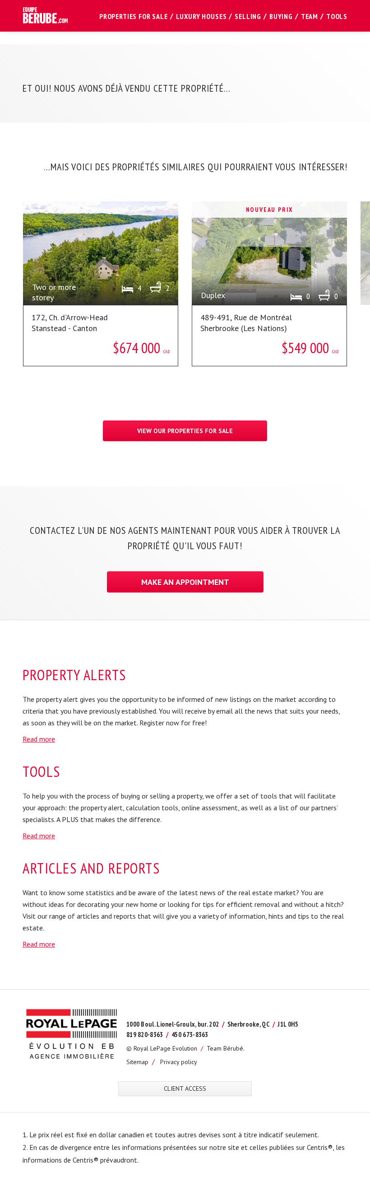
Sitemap (137, 1062)
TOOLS (336, 16)
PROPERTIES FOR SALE (133, 16)
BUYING (281, 16)
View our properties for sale (185, 431)
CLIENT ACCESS (185, 1088)
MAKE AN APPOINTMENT (185, 582)
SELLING (248, 16)
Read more (39, 738)
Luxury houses (201, 16)
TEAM (309, 16)
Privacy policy (178, 1062)
